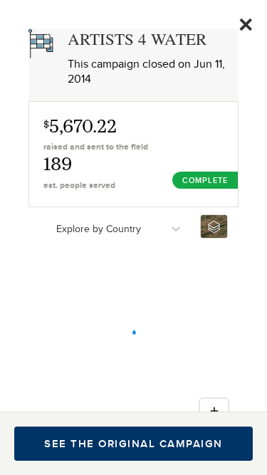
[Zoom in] (214, 410)
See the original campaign (133, 443)
